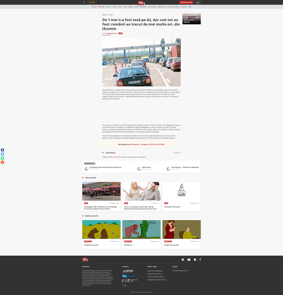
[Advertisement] (141, 112)
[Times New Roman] (141, 3)
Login (198, 2)
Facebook (135, 144)
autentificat (116, 157)
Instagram (144, 144)
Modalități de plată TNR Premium (156, 280)
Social (110, 15)
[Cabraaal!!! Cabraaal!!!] (181, 196)
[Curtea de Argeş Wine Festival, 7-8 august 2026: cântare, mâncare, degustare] (191, 19)
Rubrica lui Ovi (88, 241)
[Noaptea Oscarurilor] (181, 234)
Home (104, 15)
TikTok (152, 144)
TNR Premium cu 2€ (186, 2)
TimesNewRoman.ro (112, 33)
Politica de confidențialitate (155, 271)
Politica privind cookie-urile (154, 274)
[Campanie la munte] (101, 234)
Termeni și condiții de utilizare (155, 277)
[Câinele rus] (141, 234)
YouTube (160, 144)
